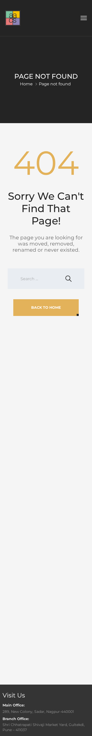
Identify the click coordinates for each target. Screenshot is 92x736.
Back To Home (46, 307)
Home (26, 83)
